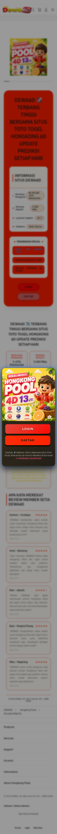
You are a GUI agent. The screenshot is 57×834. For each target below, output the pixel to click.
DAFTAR (27, 440)
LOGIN (27, 429)
